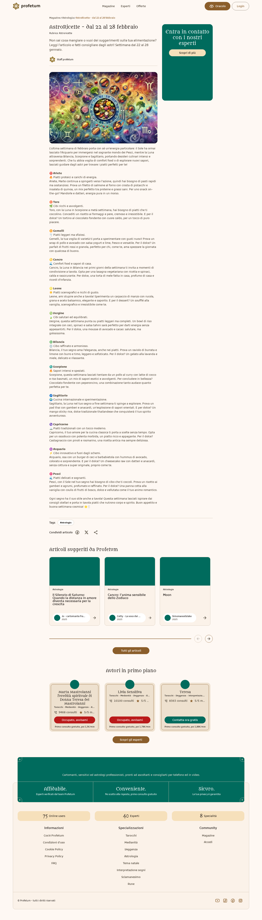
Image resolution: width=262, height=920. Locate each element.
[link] (74, 707)
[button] (74, 719)
